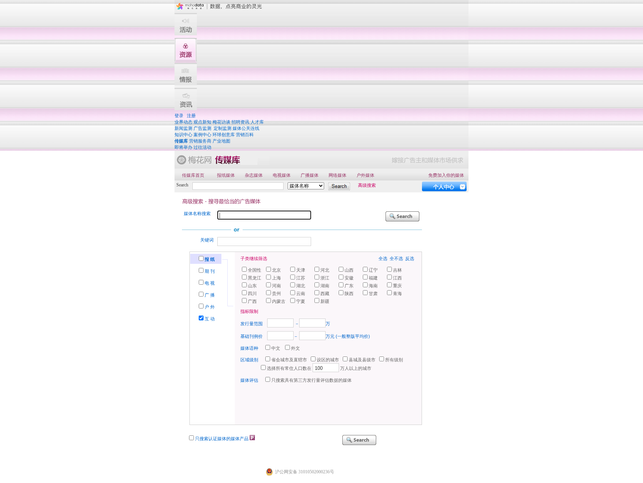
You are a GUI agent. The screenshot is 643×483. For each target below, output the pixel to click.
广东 (349, 285)
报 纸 (210, 259)
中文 (275, 348)
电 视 (210, 283)
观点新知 (202, 122)
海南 (373, 285)
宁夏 (300, 301)
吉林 (397, 270)
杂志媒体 (254, 175)
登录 (179, 115)
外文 (295, 348)
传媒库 (181, 141)
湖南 (324, 285)
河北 (324, 270)
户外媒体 (365, 175)
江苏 (300, 278)
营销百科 (245, 134)
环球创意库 (223, 134)
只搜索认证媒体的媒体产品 (222, 438)
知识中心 (183, 134)
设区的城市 (328, 359)
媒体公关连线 (246, 128)
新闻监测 (183, 128)
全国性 (254, 270)
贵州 (276, 293)
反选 (409, 258)
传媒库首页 (193, 175)
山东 (252, 285)
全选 (382, 258)
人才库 (257, 122)
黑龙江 (254, 278)
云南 (300, 293)
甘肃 (373, 293)
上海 (276, 278)
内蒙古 (278, 301)
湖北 (300, 285)
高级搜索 (367, 185)
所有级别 (394, 359)
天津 (300, 270)
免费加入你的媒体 (446, 175)
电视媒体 (282, 175)
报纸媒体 (226, 175)
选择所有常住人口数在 (289, 368)
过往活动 (202, 147)
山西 (349, 270)
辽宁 (373, 270)
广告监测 (202, 128)
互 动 (210, 319)
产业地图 (221, 141)
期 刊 (210, 271)
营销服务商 (200, 141)
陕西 (349, 293)
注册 (191, 115)
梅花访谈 (221, 122)
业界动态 (183, 122)
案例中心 (202, 134)
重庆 (397, 285)
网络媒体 (337, 175)
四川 (252, 293)
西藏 (324, 293)
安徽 (349, 278)
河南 (276, 285)
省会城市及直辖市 (289, 359)
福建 (373, 278)
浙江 (324, 278)
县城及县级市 (362, 359)
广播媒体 (310, 175)
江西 (397, 278)
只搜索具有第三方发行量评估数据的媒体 (311, 380)
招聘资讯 (240, 122)
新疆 (324, 301)
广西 (252, 301)
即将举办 (183, 147)
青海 (397, 293)
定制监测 (222, 128)
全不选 (396, 258)
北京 (276, 270)
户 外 (210, 307)
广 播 (210, 295)
